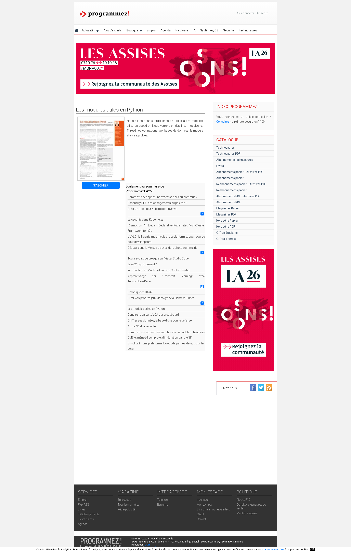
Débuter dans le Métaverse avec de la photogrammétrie (162, 247)
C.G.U (200, 514)
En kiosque (124, 499)
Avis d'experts (113, 30)
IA (194, 30)
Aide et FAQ (243, 499)
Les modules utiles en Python (146, 308)
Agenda (165, 30)
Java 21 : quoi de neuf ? (142, 264)
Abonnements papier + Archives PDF (239, 172)
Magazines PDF (226, 214)
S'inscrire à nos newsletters (213, 509)
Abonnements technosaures (234, 159)
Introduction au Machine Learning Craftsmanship (159, 270)
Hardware (182, 30)
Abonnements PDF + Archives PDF (238, 196)
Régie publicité (126, 509)
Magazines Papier (227, 208)
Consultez (222, 121)
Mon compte (204, 504)
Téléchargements (88, 514)
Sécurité (228, 30)
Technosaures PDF (228, 153)
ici (263, 549)
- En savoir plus (274, 549)
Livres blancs (86, 519)
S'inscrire (262, 13)
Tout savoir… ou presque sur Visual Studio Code (158, 258)
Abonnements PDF (228, 202)
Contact (201, 519)
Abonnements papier (230, 178)
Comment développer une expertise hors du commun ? (162, 197)
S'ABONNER (100, 185)
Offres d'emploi (226, 238)
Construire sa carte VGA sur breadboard (153, 314)
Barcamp (162, 504)
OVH (147, 544)
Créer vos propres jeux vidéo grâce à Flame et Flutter (161, 298)
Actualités (87, 31)
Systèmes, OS (209, 30)
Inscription (203, 499)
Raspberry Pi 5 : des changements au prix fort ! (157, 203)
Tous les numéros (129, 504)
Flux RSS (83, 504)
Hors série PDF (225, 226)
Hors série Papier (227, 220)
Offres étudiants (227, 232)
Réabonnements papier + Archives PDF (241, 184)
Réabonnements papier (231, 190)
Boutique (131, 31)
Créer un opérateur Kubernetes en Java (152, 208)
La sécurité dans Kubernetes (146, 219)
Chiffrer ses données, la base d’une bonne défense (160, 320)
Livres (220, 165)
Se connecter (245, 13)
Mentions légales (247, 513)
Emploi (151, 30)
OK (312, 549)
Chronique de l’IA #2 (140, 292)
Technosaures (248, 30)
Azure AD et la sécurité (142, 326)
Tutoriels (162, 499)
